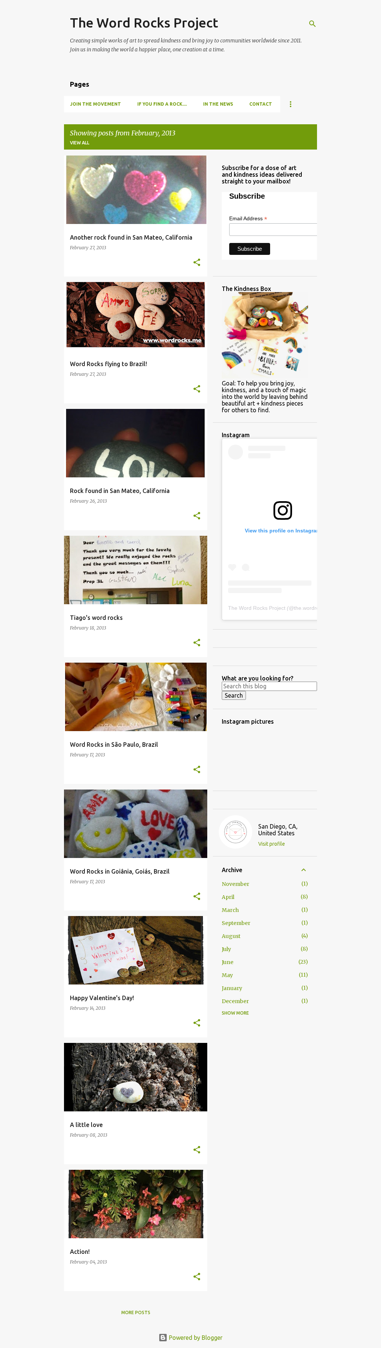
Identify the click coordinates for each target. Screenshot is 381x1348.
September (236, 923)
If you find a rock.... (162, 104)
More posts (135, 1312)
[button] (196, 263)
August (231, 936)
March (230, 910)
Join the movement (95, 104)
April (228, 897)
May (227, 975)
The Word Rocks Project (144, 22)
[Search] (312, 24)
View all (79, 142)
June (227, 962)
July (226, 949)
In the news (218, 104)
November (235, 884)
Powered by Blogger (194, 1337)
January (232, 988)
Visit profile (271, 844)
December (235, 1001)
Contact (260, 104)
